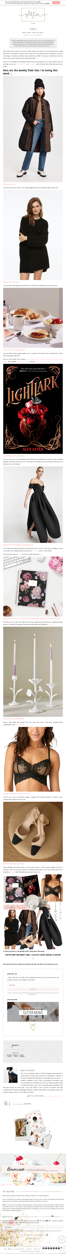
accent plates (39, 359)
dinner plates (30, 359)
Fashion (33, 29)
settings (47, 3)
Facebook (19, 64)
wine (41, 554)
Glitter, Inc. (33, 13)
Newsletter (39, 1235)
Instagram (32, 64)
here (36, 58)
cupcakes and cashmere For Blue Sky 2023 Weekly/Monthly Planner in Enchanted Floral (31, 618)
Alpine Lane (42, 1251)
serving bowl (53, 359)
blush (19, 554)
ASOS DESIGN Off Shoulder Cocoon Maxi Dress (18, 545)
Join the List (29, 1249)
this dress (35, 551)
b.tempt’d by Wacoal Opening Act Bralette (17, 794)
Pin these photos (9, 1055)
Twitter (24, 64)
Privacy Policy (37, 1249)
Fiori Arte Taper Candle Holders (13, 719)
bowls (46, 359)
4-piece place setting (23, 361)
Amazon (12, 872)
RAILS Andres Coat (9, 184)
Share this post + (22, 1056)
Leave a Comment (37, 35)
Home (5, 1249)
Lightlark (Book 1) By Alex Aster (13, 456)
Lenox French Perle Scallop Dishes (14, 350)
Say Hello (11, 1249)
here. (50, 46)
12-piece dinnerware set (42, 361)
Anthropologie (19, 724)
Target (50, 624)
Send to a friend (16, 1055)
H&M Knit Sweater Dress (11, 282)
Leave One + (27, 1103)
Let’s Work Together (19, 1249)
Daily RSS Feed (27, 1235)
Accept (56, 2)
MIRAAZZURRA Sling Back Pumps (13, 864)
